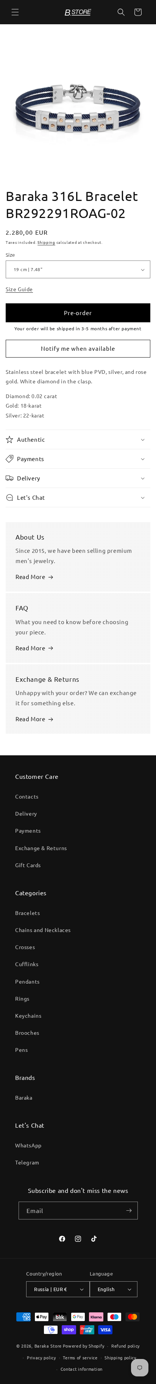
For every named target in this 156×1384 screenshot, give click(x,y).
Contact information (82, 1369)
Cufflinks (26, 963)
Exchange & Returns (41, 847)
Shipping (46, 242)
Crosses (25, 946)
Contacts (27, 796)
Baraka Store (48, 1346)
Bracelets (27, 912)
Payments (28, 830)
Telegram (27, 1162)
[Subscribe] (129, 1210)
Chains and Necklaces (43, 929)
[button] (15, 12)
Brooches (27, 1032)
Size (10, 254)
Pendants (27, 981)
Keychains (28, 1015)
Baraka (24, 1097)
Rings (22, 998)
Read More (30, 576)
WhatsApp (28, 1145)
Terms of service (80, 1357)
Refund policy (125, 1346)
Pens (21, 1049)
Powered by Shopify (84, 1346)
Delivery (26, 813)
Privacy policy (41, 1357)
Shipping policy (120, 1357)
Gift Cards (28, 864)
